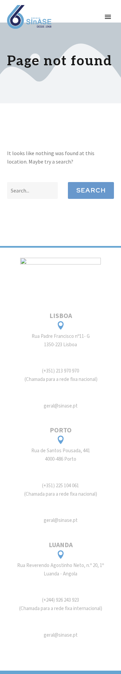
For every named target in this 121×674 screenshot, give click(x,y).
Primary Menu (108, 17)
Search (91, 190)
